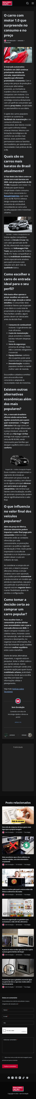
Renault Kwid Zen (11, 196)
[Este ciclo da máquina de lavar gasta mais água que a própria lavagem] (18, 815)
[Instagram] (12, 1078)
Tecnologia (7, 42)
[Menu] (33, 3)
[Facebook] (9, 1078)
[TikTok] (23, 1078)
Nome (6, 1010)
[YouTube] (20, 1078)
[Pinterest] (16, 1078)
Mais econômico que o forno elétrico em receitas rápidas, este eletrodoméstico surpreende (16, 859)
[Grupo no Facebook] (27, 1078)
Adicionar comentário (10, 1040)
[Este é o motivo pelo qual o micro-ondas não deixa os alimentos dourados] (18, 877)
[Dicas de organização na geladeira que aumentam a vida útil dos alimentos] (18, 907)
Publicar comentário (10, 1066)
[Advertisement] (18, 769)
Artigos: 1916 (18, 722)
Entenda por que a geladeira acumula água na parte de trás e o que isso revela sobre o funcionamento (17, 982)
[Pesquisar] (27, 3)
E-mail (6, 1016)
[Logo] (18, 1089)
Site (5, 1023)
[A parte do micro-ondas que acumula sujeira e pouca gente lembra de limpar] (18, 938)
